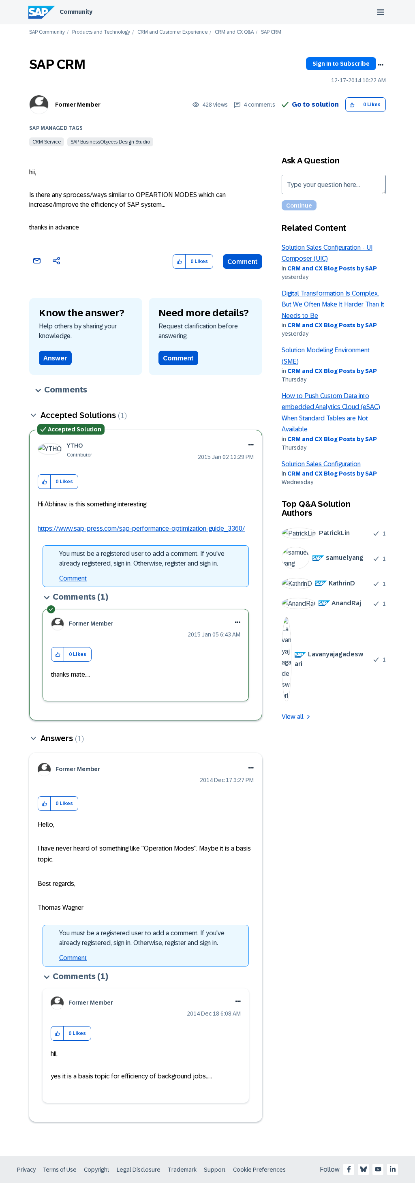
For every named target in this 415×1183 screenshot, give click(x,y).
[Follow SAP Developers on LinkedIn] (392, 1169)
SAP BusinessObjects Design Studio (110, 142)
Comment (242, 261)
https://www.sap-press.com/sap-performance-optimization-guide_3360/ (141, 528)
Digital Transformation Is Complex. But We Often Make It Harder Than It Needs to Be (333, 304)
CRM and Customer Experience (172, 32)
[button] (352, 105)
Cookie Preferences (259, 1169)
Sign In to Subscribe (341, 63)
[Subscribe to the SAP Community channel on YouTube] (378, 1169)
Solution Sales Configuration (321, 464)
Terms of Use (60, 1169)
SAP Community (47, 32)
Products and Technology (101, 32)
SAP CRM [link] (271, 32)
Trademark (182, 1169)
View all (293, 716)
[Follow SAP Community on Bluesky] (363, 1169)
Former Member (78, 104)
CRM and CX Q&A (234, 32)
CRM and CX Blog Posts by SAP (332, 268)
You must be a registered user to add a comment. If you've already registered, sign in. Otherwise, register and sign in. (142, 558)
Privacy (26, 1169)
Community (76, 12)
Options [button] (380, 65)
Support (215, 1169)
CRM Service (46, 142)
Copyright (96, 1169)
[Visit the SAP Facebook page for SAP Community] (349, 1169)
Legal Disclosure (138, 1169)
